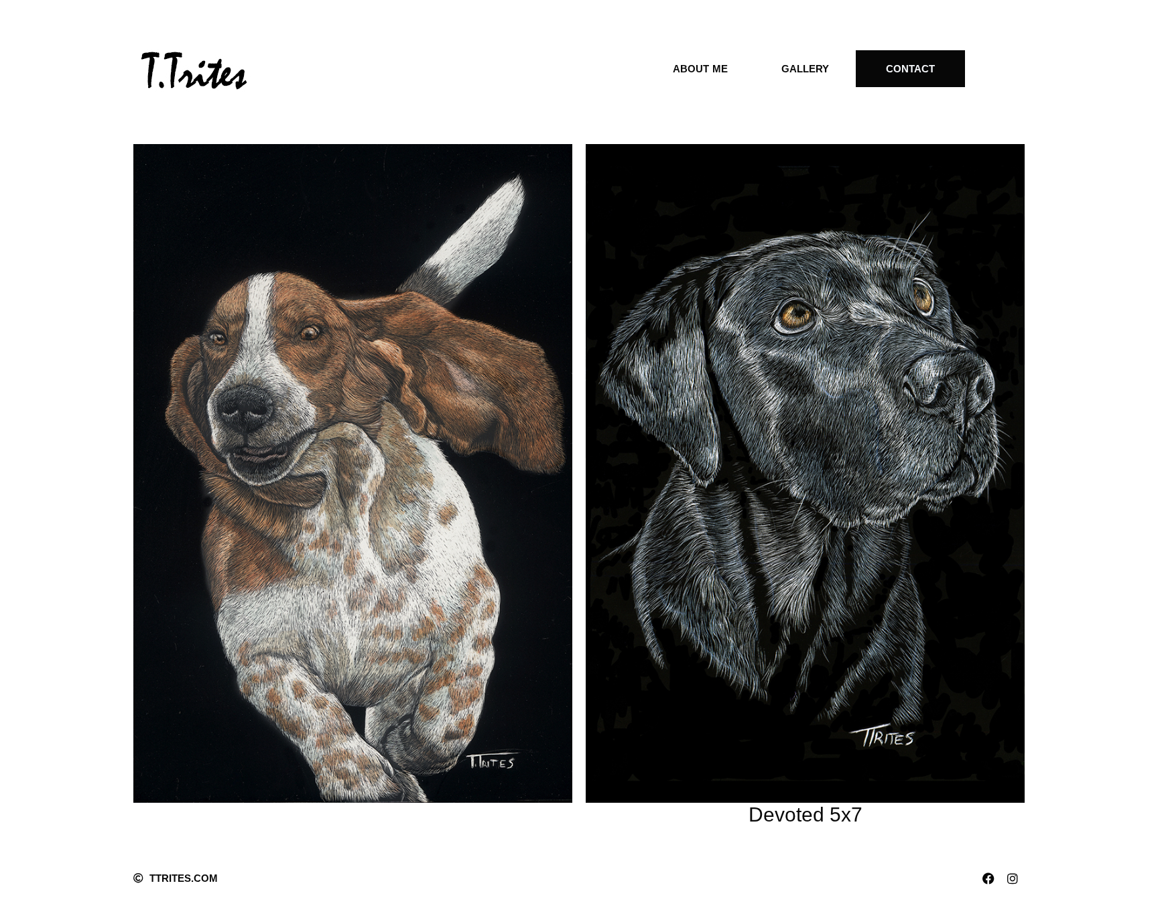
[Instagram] (1013, 878)
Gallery (805, 68)
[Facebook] (988, 878)
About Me (700, 68)
